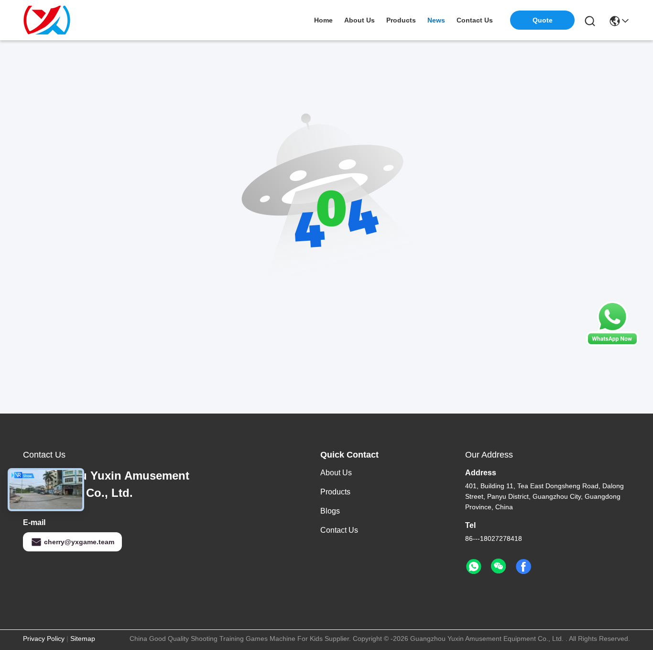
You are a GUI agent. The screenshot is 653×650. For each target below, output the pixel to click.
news (436, 20)
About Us (336, 473)
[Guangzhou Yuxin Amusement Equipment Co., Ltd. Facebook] (523, 566)
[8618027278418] (473, 566)
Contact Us (339, 530)
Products (335, 492)
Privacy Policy (44, 638)
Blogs (330, 511)
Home (323, 20)
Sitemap (82, 638)
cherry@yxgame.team (79, 542)
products (401, 20)
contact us (475, 20)
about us (359, 20)
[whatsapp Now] (612, 343)
